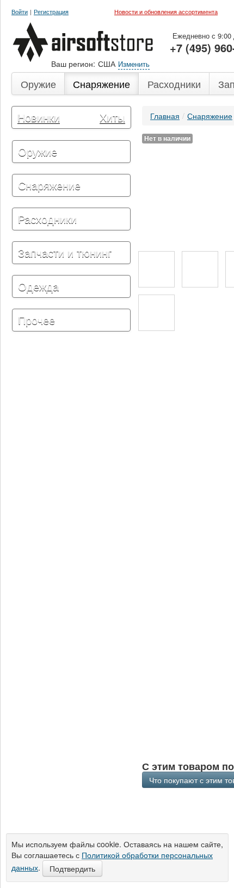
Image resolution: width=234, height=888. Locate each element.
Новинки (38, 117)
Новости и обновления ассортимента (166, 11)
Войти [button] (19, 12)
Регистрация (51, 12)
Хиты (112, 117)
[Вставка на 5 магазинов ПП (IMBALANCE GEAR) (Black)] (156, 269)
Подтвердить (72, 868)
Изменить (134, 64)
